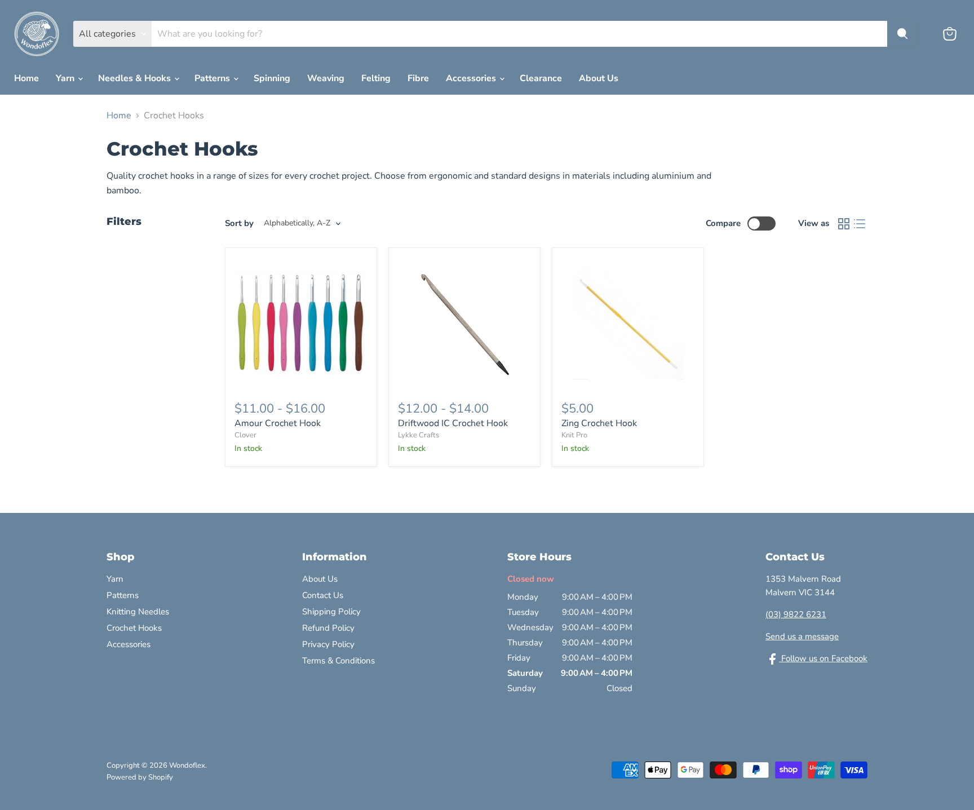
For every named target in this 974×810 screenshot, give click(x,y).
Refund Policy (328, 628)
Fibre (418, 78)
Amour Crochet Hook (277, 423)
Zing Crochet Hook (599, 423)
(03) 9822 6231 (795, 614)
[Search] (902, 34)
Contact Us (322, 595)
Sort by (239, 223)
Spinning (272, 78)
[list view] (859, 224)
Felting (376, 78)
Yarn (66, 78)
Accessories (472, 78)
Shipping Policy (331, 611)
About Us (598, 78)
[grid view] (844, 224)
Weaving (325, 78)
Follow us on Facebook (823, 658)
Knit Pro (574, 435)
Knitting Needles (138, 611)
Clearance (541, 78)
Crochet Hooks (134, 628)
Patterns (213, 78)
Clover (245, 435)
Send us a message (802, 636)
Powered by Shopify (140, 777)
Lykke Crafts (418, 435)
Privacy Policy (328, 644)
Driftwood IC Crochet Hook (453, 423)
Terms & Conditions (338, 660)
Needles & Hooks (135, 78)
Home (26, 78)
